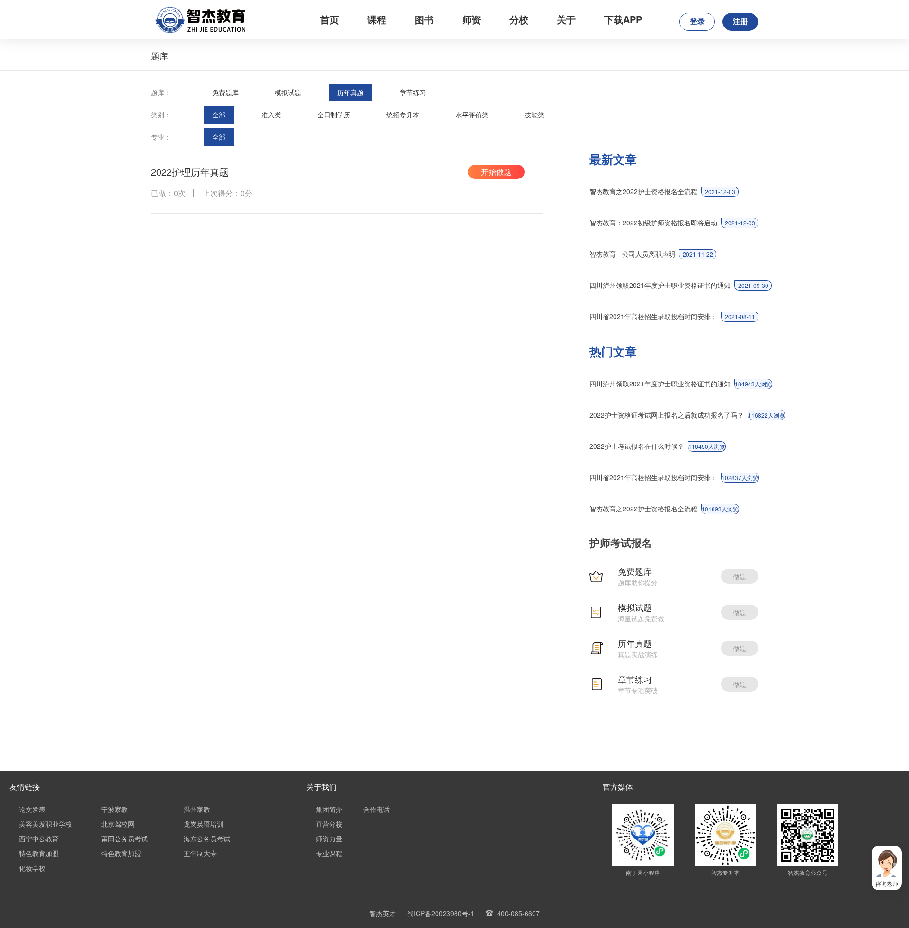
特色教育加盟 (39, 853)
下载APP (623, 19)
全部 (218, 114)
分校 (518, 19)
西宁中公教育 (39, 838)
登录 (697, 22)
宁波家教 (114, 809)
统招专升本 (402, 114)
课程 (376, 19)
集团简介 (329, 809)
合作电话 (376, 809)
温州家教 (197, 809)
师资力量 (329, 838)
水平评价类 (472, 114)
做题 (739, 576)
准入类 (271, 114)
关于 (566, 19)
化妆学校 (32, 868)
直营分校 (329, 824)
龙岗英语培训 (203, 824)
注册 (740, 22)
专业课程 (329, 853)
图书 (424, 19)
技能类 (534, 114)
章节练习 (413, 92)
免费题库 (225, 92)
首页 (329, 19)
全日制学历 (333, 114)
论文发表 (32, 809)
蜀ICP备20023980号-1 (440, 913)
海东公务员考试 (207, 838)
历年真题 (350, 92)
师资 (471, 19)
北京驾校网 (117, 824)
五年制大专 (200, 853)
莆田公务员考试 (124, 838)
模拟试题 (288, 92)
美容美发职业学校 (45, 824)
